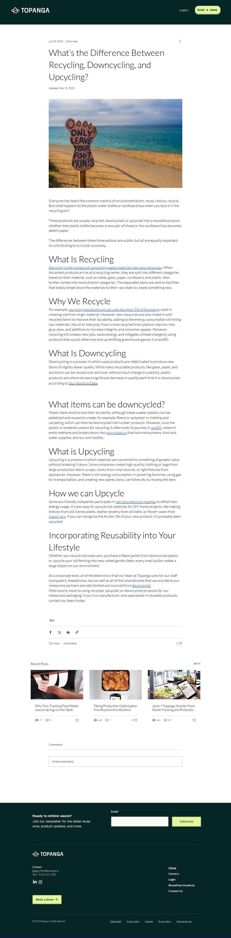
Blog (51, 619)
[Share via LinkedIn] (68, 632)
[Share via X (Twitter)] (59, 632)
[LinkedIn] (34, 882)
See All (196, 663)
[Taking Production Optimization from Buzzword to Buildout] (115, 684)
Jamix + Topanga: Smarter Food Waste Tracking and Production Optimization (173, 708)
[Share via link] (77, 632)
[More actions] (180, 41)
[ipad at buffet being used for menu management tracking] (174, 684)
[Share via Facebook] (50, 632)
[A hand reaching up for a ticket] (57, 684)
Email (114, 811)
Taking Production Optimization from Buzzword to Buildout (115, 708)
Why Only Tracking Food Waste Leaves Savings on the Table (56, 708)
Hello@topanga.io (49, 870)
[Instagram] (40, 882)
